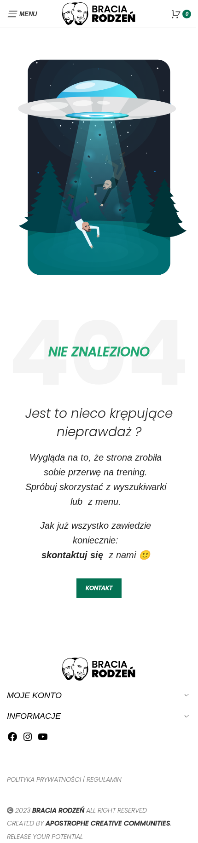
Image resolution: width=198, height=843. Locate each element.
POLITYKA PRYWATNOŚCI (44, 779)
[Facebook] (12, 739)
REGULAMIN (104, 779)
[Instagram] (27, 739)
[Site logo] (99, 13)
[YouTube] (42, 739)
